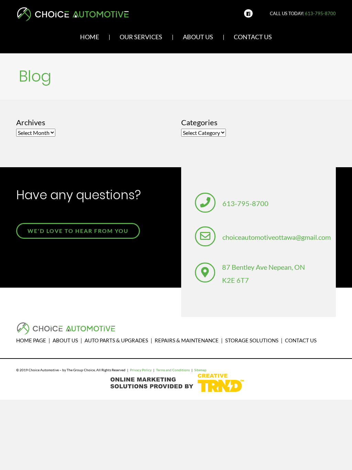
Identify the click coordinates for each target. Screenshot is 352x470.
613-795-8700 (320, 13)
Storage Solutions (251, 340)
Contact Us (253, 37)
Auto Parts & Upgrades (116, 340)
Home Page (31, 340)
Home (89, 37)
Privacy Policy (141, 370)
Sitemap (200, 370)
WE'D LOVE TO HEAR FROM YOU (78, 230)
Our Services (141, 37)
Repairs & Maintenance (187, 340)
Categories (199, 122)
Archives (30, 122)
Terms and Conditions (173, 370)
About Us (198, 37)
